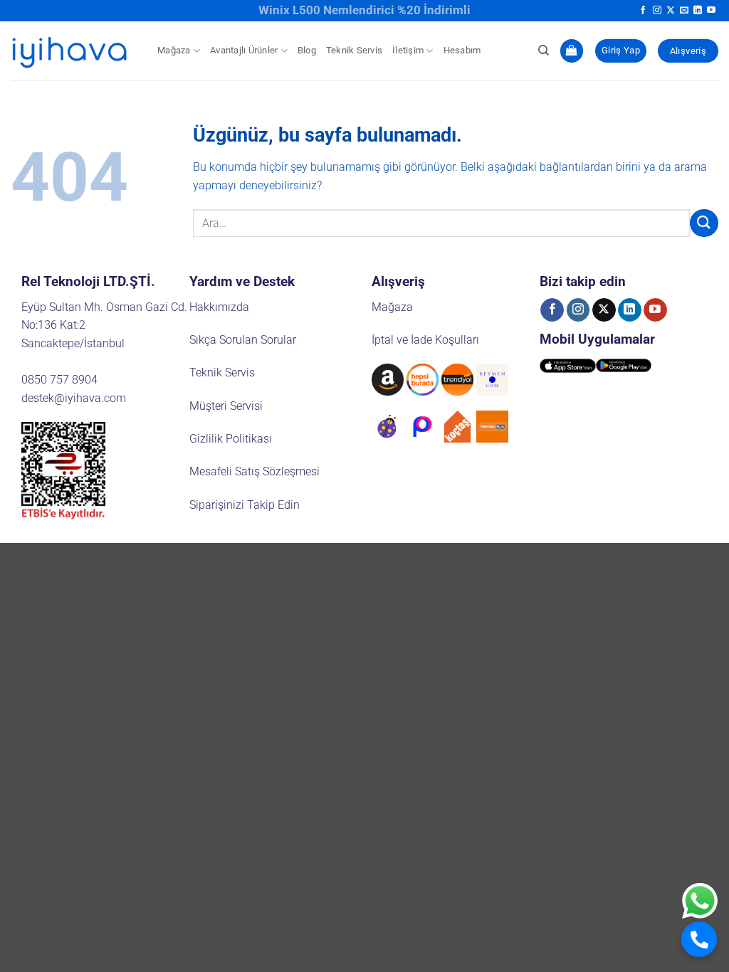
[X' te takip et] (670, 11)
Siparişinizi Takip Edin (244, 505)
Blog (307, 50)
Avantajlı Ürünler (244, 50)
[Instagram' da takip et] (657, 11)
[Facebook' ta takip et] (643, 11)
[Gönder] (704, 223)
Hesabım (462, 50)
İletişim (408, 50)
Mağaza (174, 50)
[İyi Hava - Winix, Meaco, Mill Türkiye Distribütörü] (73, 50)
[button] (571, 51)
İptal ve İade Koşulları (425, 340)
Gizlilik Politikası (230, 438)
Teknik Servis (354, 50)
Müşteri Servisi (226, 406)
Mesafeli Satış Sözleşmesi (254, 471)
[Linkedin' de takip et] (697, 11)
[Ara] (543, 50)
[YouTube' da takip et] (711, 11)
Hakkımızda (219, 307)
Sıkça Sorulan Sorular (242, 340)
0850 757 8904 (59, 379)
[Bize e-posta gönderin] (684, 11)
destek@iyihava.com (73, 398)
